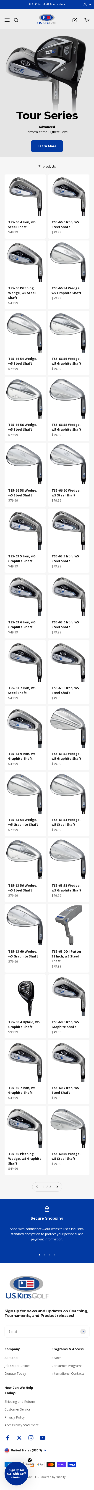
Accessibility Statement (22, 1425)
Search (57, 1358)
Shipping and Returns (20, 1401)
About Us (11, 1358)
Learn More (47, 146)
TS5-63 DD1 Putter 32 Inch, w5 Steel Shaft (66, 956)
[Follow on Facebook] (8, 1438)
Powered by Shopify (52, 1477)
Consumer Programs (67, 1365)
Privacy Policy (15, 1417)
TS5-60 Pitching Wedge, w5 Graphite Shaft (25, 1159)
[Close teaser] (29, 1460)
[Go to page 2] (57, 1186)
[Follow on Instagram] (31, 1438)
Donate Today (15, 1373)
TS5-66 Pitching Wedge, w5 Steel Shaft (22, 293)
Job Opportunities (17, 1365)
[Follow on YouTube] (42, 1438)
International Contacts (68, 1373)
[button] (16, 1473)
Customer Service (18, 1409)
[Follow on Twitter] (19, 1438)
